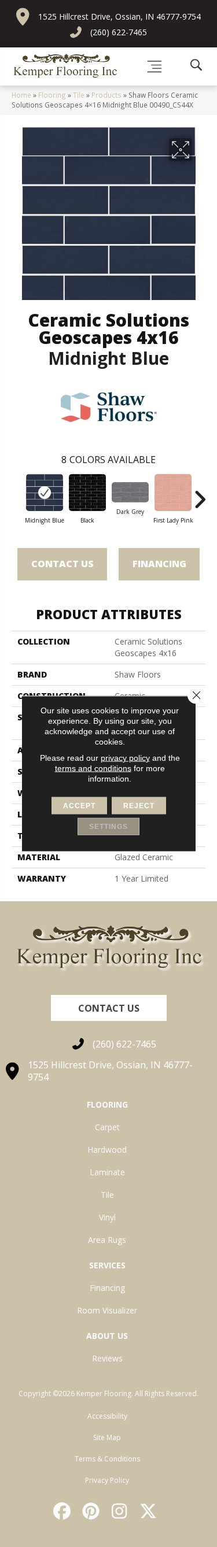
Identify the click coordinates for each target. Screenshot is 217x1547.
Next (199, 493)
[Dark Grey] (130, 492)
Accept (79, 806)
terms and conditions (93, 768)
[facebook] (63, 1511)
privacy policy (125, 758)
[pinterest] (91, 1511)
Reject (139, 806)
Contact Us (62, 563)
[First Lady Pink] (173, 492)
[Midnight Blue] (44, 492)
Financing (159, 563)
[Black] (87, 492)
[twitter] (148, 1511)
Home (21, 94)
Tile (78, 94)
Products (106, 94)
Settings (108, 827)
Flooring (52, 94)
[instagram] (120, 1511)
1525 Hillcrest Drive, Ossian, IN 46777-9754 (119, 16)
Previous (17, 493)
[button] (109, 1008)
